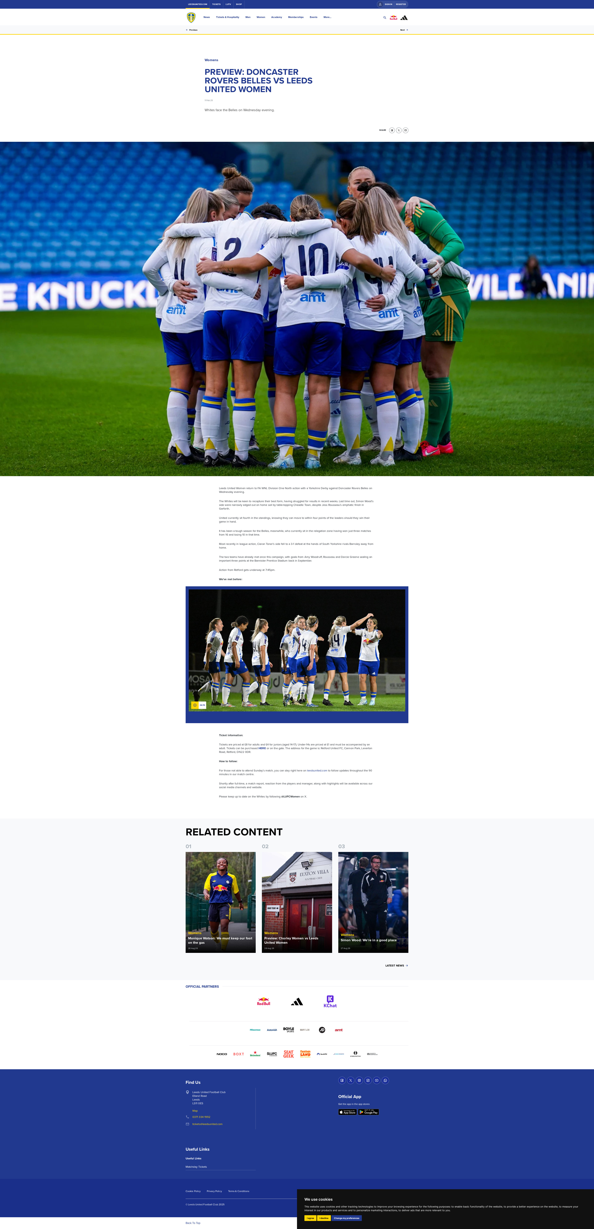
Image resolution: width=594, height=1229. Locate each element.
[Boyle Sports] (289, 1030)
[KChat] (330, 1001)
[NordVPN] (322, 1054)
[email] (405, 130)
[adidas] (297, 1001)
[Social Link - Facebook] (342, 1080)
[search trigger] (385, 17)
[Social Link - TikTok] (368, 1080)
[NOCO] (222, 1054)
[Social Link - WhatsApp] (385, 1080)
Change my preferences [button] (346, 1218)
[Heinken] (255, 1054)
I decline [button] (324, 1218)
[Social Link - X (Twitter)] (350, 1080)
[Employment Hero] (355, 1054)
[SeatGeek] (289, 1054)
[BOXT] (238, 1054)
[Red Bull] (263, 1001)
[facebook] (392, 130)
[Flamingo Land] (305, 1054)
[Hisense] (255, 1030)
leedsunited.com (317, 770)
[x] (399, 130)
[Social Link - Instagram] (359, 1080)
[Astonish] (272, 1030)
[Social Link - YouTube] (376, 1080)
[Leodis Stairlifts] (339, 1054)
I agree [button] (310, 1218)
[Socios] (272, 1054)
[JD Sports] (322, 1030)
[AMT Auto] (339, 1030)
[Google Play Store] (368, 1112)
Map (195, 1111)
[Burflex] (305, 1030)
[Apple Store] (347, 1112)
